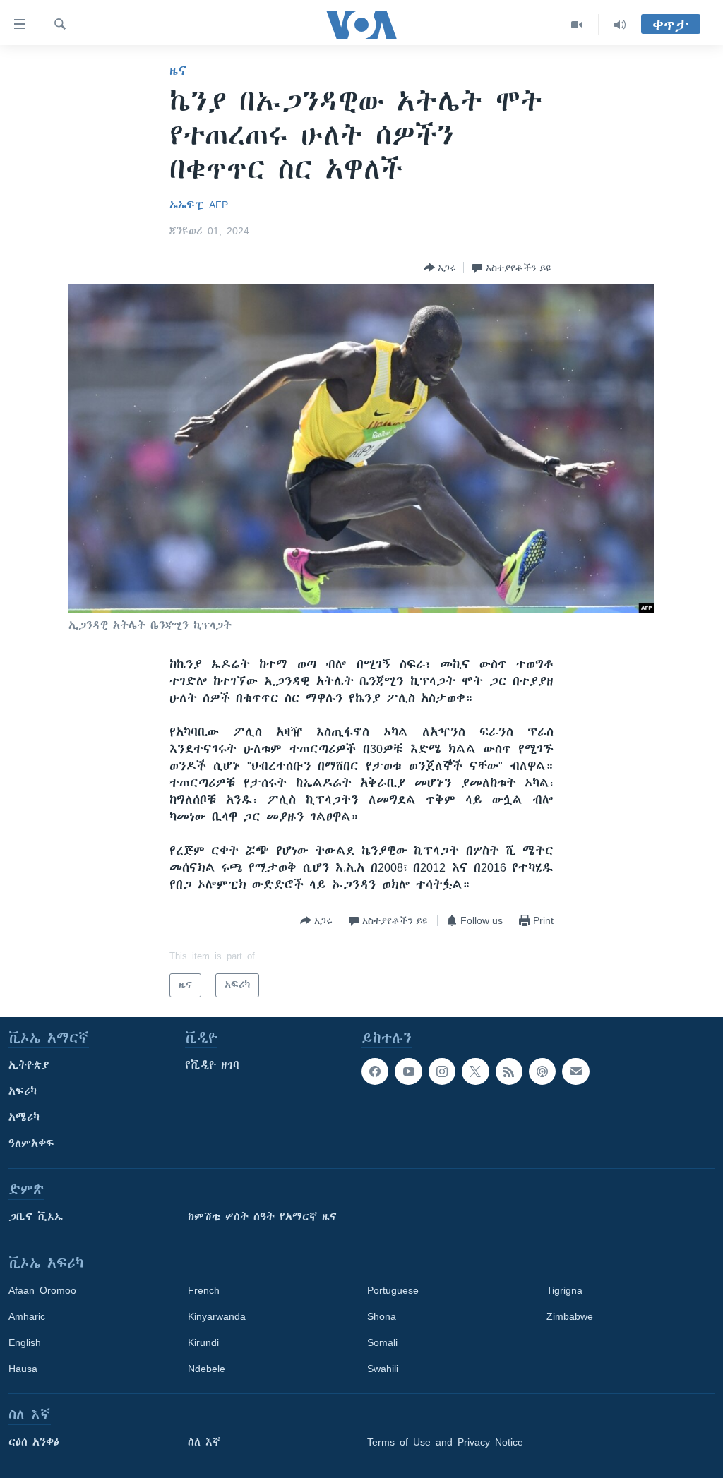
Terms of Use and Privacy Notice (445, 1442)
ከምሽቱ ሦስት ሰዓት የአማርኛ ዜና (262, 1216)
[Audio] (620, 24)
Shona (381, 1316)
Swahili (382, 1368)
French (204, 1290)
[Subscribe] (575, 1071)
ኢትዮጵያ (28, 1065)
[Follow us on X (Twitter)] (475, 1071)
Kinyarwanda (217, 1316)
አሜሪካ (24, 1117)
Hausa (22, 1368)
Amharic (26, 1316)
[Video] (577, 24)
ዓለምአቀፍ (31, 1143)
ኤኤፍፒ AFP (198, 204)
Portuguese (393, 1290)
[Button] (440, 267)
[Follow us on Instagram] (442, 1071)
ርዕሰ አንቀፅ (33, 1442)
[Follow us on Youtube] (408, 1071)
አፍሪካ (22, 1091)
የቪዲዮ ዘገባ (212, 1065)
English (24, 1342)
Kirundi (203, 1342)
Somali (382, 1342)
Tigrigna (564, 1290)
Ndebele (206, 1368)
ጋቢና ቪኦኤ (35, 1216)
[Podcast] (542, 1071)
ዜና (178, 71)
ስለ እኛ (204, 1442)
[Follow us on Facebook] (375, 1071)
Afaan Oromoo (42, 1290)
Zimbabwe (569, 1316)
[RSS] (509, 1071)
